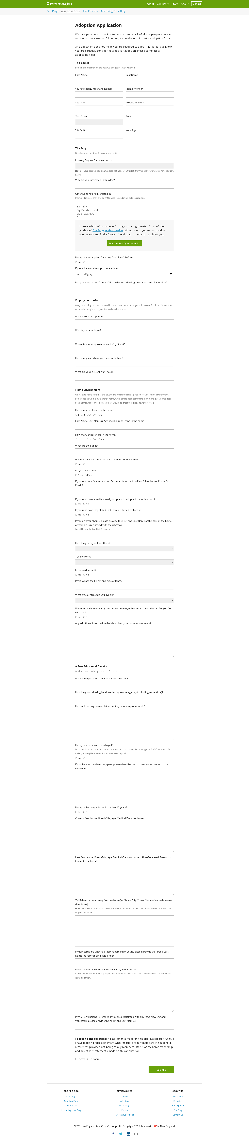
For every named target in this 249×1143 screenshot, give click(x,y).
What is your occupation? (89, 316)
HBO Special (178, 1105)
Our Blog (177, 1110)
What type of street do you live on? (94, 594)
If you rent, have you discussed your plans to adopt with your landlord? (115, 499)
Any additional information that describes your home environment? (113, 623)
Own (80, 475)
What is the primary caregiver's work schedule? (101, 678)
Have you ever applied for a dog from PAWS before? (104, 257)
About (185, 4)
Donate (197, 3)
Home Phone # (134, 88)
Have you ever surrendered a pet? (122, 749)
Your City (80, 102)
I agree (81, 1059)
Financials (177, 1101)
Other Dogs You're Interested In (110, 195)
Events (124, 1110)
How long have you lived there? (92, 543)
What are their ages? (86, 445)
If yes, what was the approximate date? (97, 268)
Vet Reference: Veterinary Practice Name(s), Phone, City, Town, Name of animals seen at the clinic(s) (123, 906)
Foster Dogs (124, 1105)
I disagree (95, 1059)
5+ (102, 414)
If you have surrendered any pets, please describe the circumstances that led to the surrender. (121, 766)
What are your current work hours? (94, 371)
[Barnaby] (124, 206)
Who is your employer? (88, 330)
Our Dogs (53, 11)
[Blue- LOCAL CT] (124, 214)
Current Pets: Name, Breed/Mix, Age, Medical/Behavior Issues (109, 818)
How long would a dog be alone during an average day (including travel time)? (119, 692)
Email (129, 116)
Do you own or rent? (86, 470)
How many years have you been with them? (99, 358)
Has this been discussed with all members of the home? (106, 459)
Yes (79, 262)
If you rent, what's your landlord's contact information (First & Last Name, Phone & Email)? (121, 483)
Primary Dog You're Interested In (93, 160)
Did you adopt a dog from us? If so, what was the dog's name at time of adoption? (121, 282)
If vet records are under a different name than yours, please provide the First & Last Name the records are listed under (121, 953)
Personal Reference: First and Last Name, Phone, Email (122, 973)
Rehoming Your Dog (112, 11)
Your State (81, 116)
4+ (102, 439)
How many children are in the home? (95, 434)
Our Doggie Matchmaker (108, 230)
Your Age (131, 130)
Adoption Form (70, 11)
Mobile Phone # (135, 102)
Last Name (132, 75)
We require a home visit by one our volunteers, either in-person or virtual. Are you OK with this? (123, 610)
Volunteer (163, 4)
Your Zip (80, 129)
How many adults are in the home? (94, 410)
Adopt (150, 4)
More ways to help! (124, 1114)
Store (175, 4)
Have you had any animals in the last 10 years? (101, 807)
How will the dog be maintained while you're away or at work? (110, 706)
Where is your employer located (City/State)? (100, 344)
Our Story (178, 1096)
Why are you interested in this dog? (95, 180)
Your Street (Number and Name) (93, 88)
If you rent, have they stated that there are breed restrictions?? (110, 510)
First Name (81, 75)
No (87, 262)
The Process (90, 11)
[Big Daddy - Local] (124, 210)
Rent (89, 475)
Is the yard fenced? (85, 570)
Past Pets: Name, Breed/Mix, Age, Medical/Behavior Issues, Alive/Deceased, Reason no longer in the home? (123, 859)
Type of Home (83, 556)
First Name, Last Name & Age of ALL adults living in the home (109, 421)
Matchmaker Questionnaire (124, 243)
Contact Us (177, 1114)
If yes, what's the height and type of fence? (98, 581)
